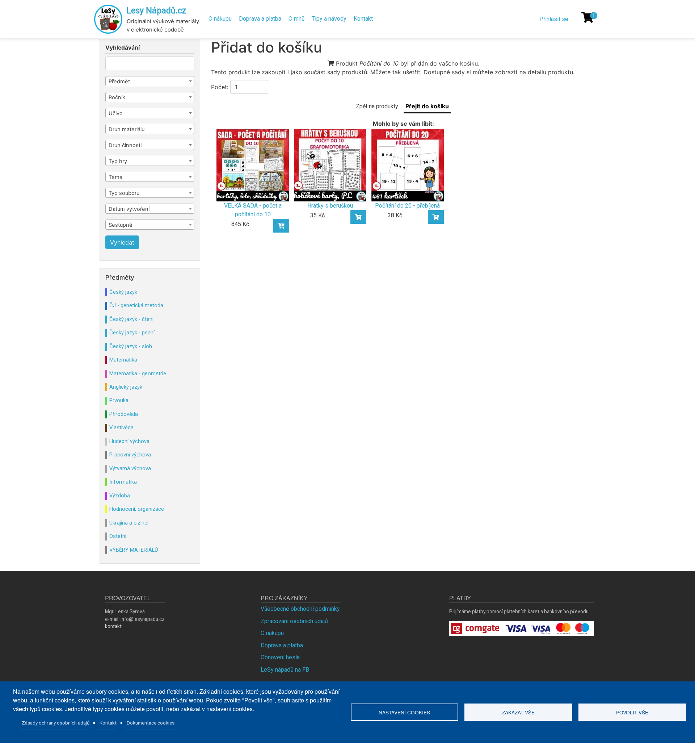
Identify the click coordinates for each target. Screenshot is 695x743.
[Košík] (587, 17)
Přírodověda (123, 414)
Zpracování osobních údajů (294, 621)
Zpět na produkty (377, 106)
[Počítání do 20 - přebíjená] (407, 164)
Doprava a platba (260, 18)
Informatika (123, 482)
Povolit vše (632, 712)
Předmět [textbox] (119, 81)
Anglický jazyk (125, 387)
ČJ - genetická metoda (136, 305)
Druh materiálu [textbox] (126, 129)
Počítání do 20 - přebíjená (407, 205)
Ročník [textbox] (117, 97)
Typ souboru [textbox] (124, 193)
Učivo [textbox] (116, 113)
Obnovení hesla (280, 657)
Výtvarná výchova (130, 468)
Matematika (123, 359)
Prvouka (119, 400)
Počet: (219, 87)
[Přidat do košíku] (281, 226)
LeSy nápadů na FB (285, 669)
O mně (296, 18)
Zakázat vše (518, 712)
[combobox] (149, 81)
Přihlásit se (553, 19)
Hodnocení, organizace (136, 509)
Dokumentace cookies (150, 723)
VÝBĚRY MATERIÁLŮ (133, 550)
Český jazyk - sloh (130, 346)
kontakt (113, 626)
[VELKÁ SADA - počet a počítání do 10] (252, 164)
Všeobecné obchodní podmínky (300, 608)
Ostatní (117, 536)
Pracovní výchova (130, 454)
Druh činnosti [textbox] (125, 145)
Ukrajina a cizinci (128, 522)
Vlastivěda (121, 427)
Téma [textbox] (115, 177)
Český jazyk (123, 292)
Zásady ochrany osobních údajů (56, 723)
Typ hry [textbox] (118, 161)
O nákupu (220, 18)
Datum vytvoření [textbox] (129, 209)
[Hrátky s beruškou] (330, 164)
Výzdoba (119, 495)
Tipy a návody (329, 18)
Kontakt (363, 18)
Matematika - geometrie (137, 373)
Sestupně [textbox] (120, 225)
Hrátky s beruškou (330, 205)
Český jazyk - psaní (132, 332)
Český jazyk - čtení (131, 319)
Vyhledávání (122, 48)
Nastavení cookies (404, 712)
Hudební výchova (129, 441)
